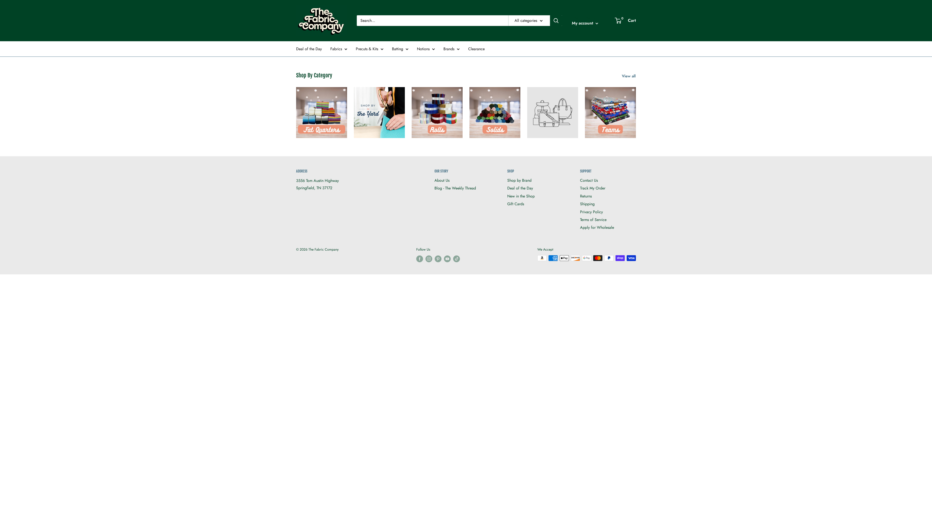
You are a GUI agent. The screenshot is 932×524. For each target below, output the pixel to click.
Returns (586, 196)
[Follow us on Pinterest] (438, 258)
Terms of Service (593, 219)
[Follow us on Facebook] (419, 258)
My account (583, 23)
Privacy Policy (591, 212)
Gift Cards (515, 204)
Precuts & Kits (367, 49)
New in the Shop (521, 196)
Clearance (476, 49)
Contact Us (589, 180)
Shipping (587, 204)
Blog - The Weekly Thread (455, 188)
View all (629, 76)
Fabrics (336, 49)
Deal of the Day (309, 49)
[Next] (636, 109)
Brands (448, 49)
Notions (423, 49)
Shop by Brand (519, 180)
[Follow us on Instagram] (428, 258)
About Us (441, 180)
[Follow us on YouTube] (447, 258)
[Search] (556, 20)
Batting (397, 49)
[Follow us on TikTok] (456, 258)
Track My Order (592, 188)
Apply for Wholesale (597, 227)
